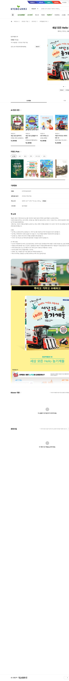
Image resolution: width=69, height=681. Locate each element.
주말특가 (49, 15)
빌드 (44, 157)
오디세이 (29, 15)
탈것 (25, 157)
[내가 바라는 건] (46, 127)
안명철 (12, 40)
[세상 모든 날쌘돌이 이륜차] (32, 128)
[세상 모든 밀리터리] (17, 127)
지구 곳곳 (37, 157)
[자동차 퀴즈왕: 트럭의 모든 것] (61, 128)
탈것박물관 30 (14, 36)
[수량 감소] (65, 678)
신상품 (63, 15)
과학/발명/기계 (43, 21)
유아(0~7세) (25, 21)
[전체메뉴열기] (13, 15)
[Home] (11, 21)
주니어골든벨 (14, 42)
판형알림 (44, 201)
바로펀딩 (57, 15)
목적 (31, 157)
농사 (20, 157)
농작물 (13, 157)
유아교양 (34, 21)
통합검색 (34, 8)
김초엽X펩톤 (21, 15)
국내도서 (16, 21)
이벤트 (43, 15)
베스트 (37, 15)
